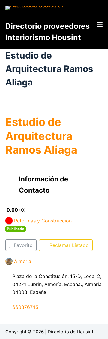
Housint (85, 332)
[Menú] (100, 24)
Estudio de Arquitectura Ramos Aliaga (41, 136)
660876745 (25, 307)
